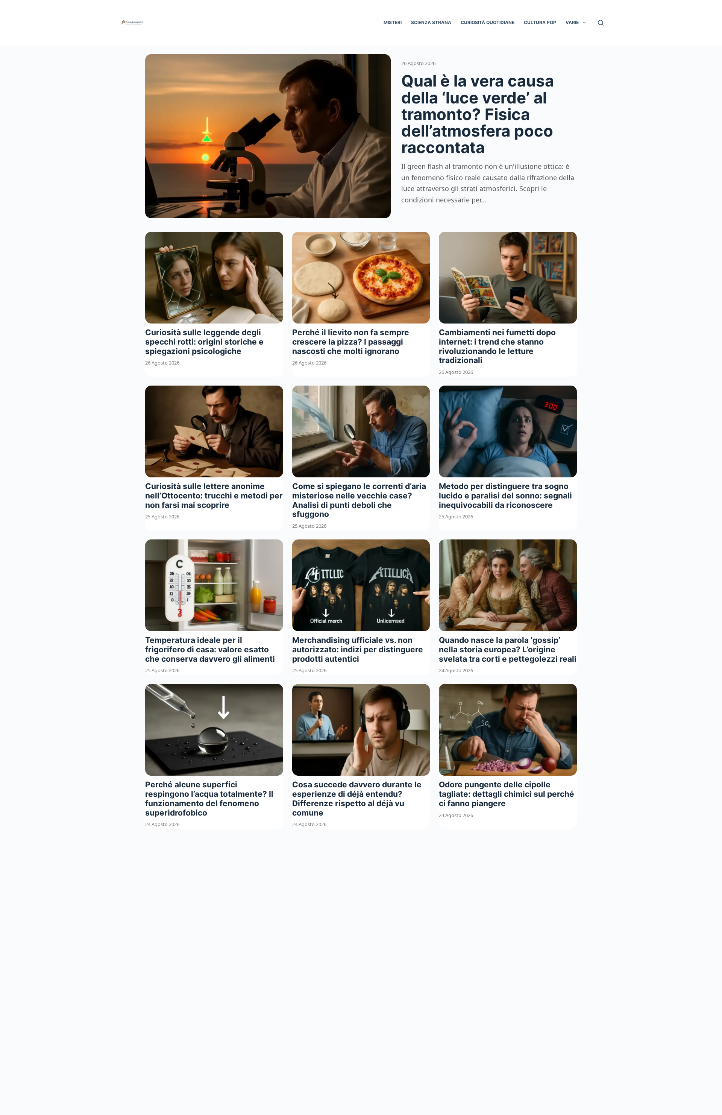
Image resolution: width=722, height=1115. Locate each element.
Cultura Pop (540, 22)
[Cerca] (601, 23)
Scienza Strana (431, 22)
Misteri (393, 22)
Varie (572, 22)
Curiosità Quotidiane (487, 22)
